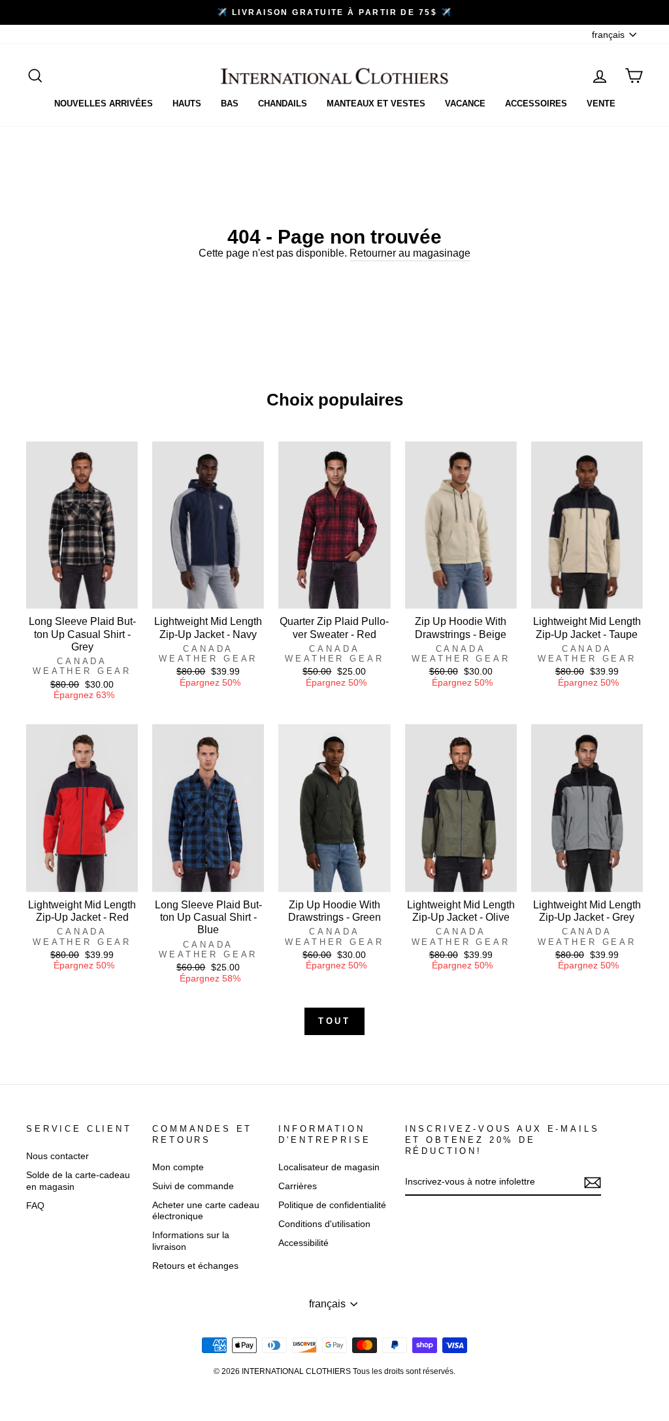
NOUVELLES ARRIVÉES (103, 103)
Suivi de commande (193, 1186)
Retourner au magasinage (410, 253)
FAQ (35, 1206)
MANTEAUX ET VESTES (376, 103)
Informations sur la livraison (190, 1241)
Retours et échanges (195, 1266)
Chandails (282, 103)
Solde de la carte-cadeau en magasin (78, 1181)
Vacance (465, 103)
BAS (229, 103)
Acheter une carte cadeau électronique (205, 1211)
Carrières (297, 1186)
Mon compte (178, 1167)
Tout (334, 1021)
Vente (601, 103)
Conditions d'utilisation (324, 1224)
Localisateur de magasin (329, 1167)
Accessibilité (303, 1243)
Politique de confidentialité (332, 1205)
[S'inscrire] (592, 1182)
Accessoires (536, 103)
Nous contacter (57, 1156)
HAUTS (186, 103)
